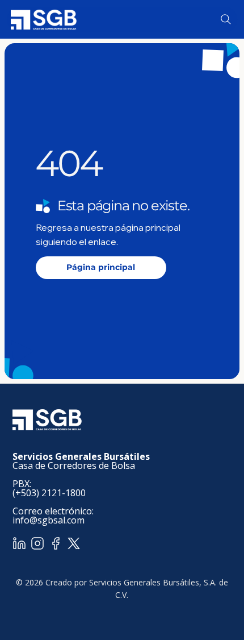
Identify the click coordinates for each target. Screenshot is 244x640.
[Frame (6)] (55, 543)
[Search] (226, 19)
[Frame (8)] (37, 543)
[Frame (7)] (19, 543)
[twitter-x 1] (74, 543)
